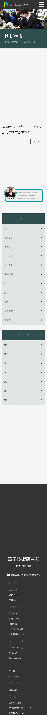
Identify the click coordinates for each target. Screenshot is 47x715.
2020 (6, 400)
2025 (6, 354)
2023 (6, 372)
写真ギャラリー (16, 618)
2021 (6, 390)
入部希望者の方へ (17, 634)
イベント (8, 246)
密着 (6, 301)
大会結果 (8, 265)
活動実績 (13, 689)
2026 (6, 345)
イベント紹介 (15, 676)
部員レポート (15, 600)
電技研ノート (15, 652)
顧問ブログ (14, 594)
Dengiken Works (15, 658)
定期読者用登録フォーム (20, 708)
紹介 (6, 283)
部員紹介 (13, 623)
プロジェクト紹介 (17, 647)
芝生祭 (7, 320)
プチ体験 (8, 310)
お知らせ (8, 237)
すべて (7, 228)
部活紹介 (13, 613)
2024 (6, 363)
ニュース (13, 589)
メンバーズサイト (17, 702)
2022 (6, 381)
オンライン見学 (16, 629)
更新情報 (8, 274)
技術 (6, 292)
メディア (8, 255)
